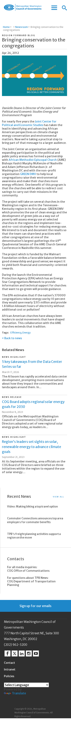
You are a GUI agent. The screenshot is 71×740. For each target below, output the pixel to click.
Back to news (13, 338)
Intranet (9, 669)
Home (6, 26)
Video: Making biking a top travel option (32, 506)
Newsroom (21, 26)
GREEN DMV (28, 174)
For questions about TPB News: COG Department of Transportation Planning (31, 581)
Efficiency (15, 332)
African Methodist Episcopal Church (33, 160)
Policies (9, 676)
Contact (9, 663)
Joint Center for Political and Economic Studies (29, 123)
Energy (26, 332)
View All (58, 497)
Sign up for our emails (35, 606)
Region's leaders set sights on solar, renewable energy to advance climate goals (31, 447)
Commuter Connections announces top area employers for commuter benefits (35, 520)
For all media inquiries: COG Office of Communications (28, 568)
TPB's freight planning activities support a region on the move (34, 535)
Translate (19, 693)
